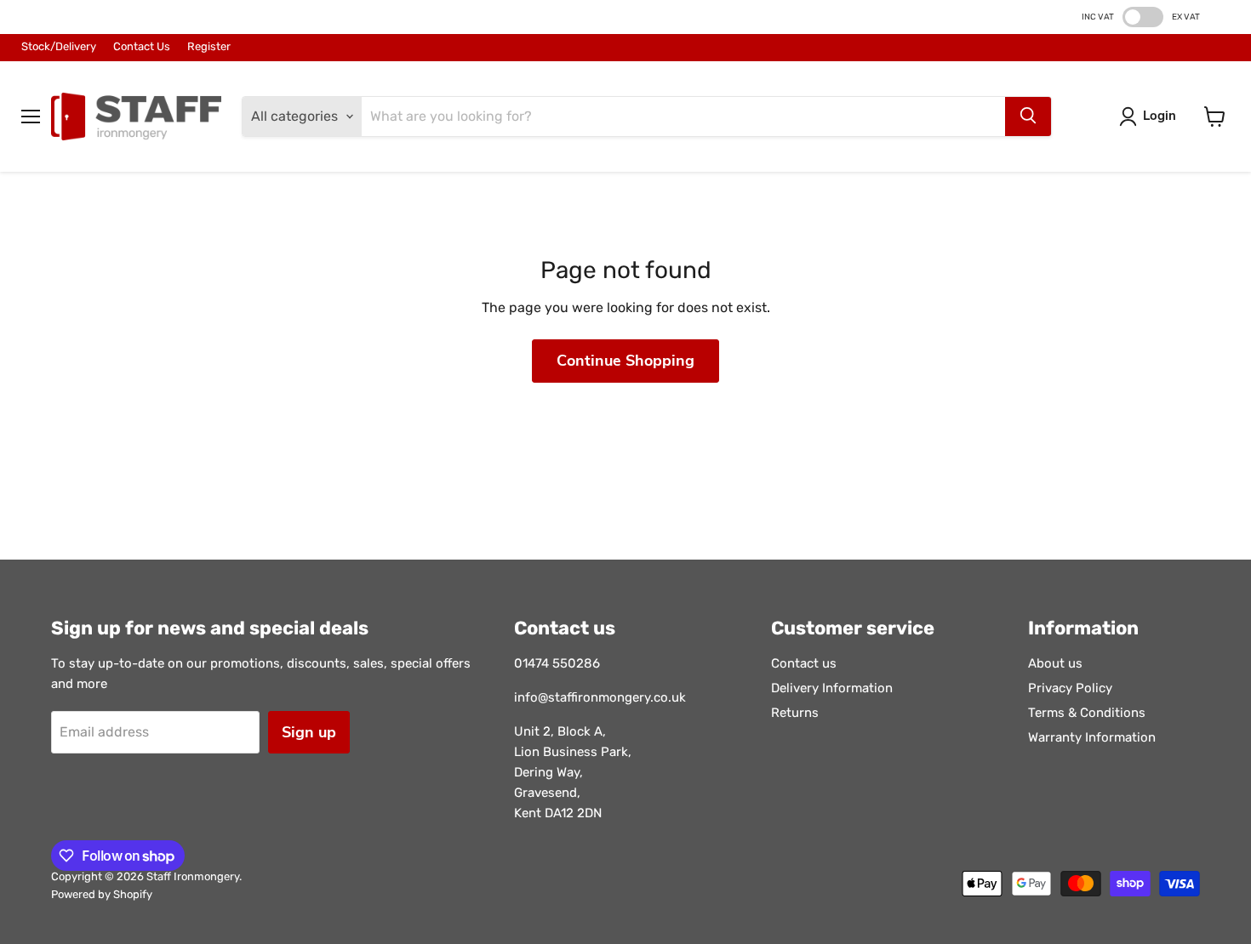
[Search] (1028, 116)
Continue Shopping (625, 360)
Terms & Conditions (1086, 712)
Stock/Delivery (58, 47)
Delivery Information (832, 688)
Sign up (309, 732)
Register (209, 47)
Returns (795, 712)
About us (1055, 663)
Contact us (804, 663)
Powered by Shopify (101, 894)
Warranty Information (1092, 737)
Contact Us (141, 47)
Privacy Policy (1070, 688)
